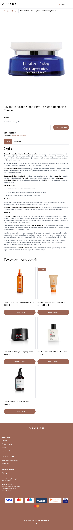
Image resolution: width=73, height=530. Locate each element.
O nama (4, 440)
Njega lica (15, 135)
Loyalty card (6, 451)
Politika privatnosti (7, 444)
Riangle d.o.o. (45, 520)
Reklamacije (5, 463)
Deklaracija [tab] (17, 141)
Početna (6, 11)
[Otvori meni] (69, 4)
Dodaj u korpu (61, 127)
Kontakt (4, 447)
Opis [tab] (8, 141)
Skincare (14, 11)
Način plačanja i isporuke (10, 460)
